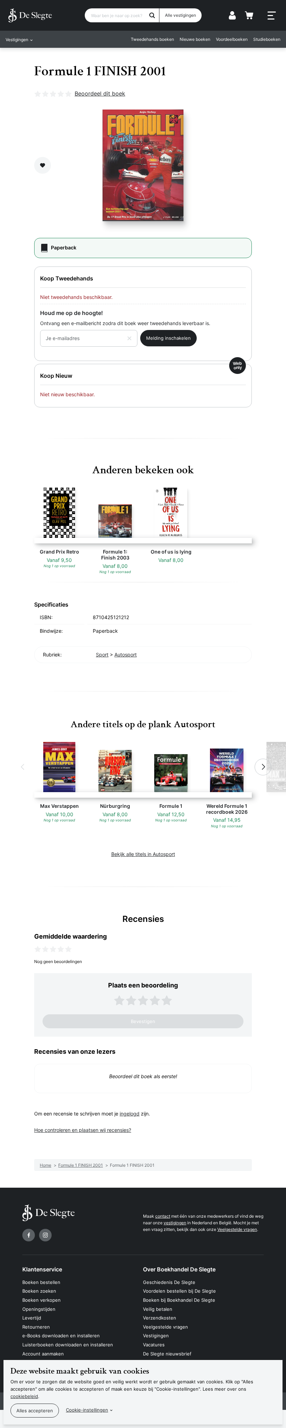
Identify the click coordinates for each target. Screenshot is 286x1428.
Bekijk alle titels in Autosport (143, 854)
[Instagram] (45, 1235)
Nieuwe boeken (195, 39)
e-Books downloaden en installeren (61, 1335)
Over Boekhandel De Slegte (179, 1269)
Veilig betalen (157, 1309)
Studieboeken (266, 39)
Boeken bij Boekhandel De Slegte (179, 1300)
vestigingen (175, 1222)
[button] (23, 767)
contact (162, 1216)
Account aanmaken (43, 1353)
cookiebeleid (24, 1396)
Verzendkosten (159, 1318)
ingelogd (130, 1114)
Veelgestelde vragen (237, 1229)
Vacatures (154, 1344)
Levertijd (31, 1318)
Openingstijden (38, 1309)
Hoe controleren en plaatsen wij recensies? (82, 1130)
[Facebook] (28, 1235)
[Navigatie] (271, 15)
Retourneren (36, 1327)
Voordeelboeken (232, 39)
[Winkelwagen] (249, 15)
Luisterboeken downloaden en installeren (67, 1344)
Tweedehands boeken (152, 39)
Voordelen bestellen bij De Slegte (179, 1291)
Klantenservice (42, 1269)
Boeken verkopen (41, 1300)
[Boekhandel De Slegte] (30, 15)
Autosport (125, 654)
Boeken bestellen (41, 1282)
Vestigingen (156, 1335)
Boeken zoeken (39, 1291)
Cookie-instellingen (87, 1409)
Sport (102, 654)
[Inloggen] (232, 15)
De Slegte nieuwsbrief (167, 1353)
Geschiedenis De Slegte (169, 1282)
